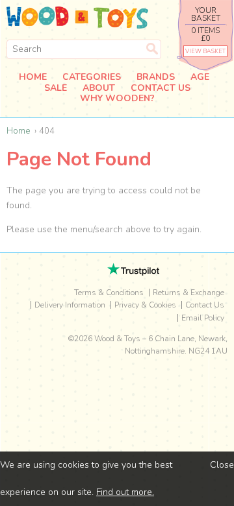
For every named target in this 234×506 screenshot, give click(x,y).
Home (33, 77)
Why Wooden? (117, 98)
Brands (155, 77)
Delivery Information (69, 305)
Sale (55, 88)
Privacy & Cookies (145, 305)
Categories (91, 77)
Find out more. (125, 492)
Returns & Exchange (188, 292)
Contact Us (160, 88)
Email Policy (202, 318)
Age (199, 77)
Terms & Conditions (109, 292)
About (99, 88)
